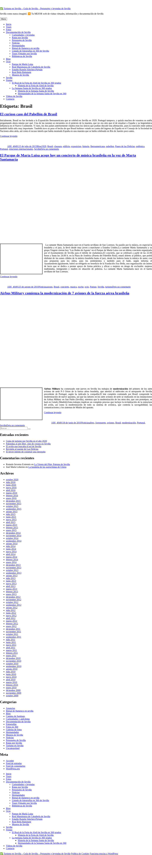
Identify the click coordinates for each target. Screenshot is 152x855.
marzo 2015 (11, 525)
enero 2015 (11, 530)
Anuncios (10, 708)
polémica (140, 146)
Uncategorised (12, 748)
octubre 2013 (12, 570)
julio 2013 (10, 578)
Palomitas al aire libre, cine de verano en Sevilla (28, 443)
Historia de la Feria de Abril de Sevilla (36, 85)
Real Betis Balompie (21, 72)
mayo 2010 (11, 677)
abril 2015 (10, 522)
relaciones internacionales (21, 149)
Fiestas (9, 80)
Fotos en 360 (12, 727)
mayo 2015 (11, 519)
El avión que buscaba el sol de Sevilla (23, 446)
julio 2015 (10, 514)
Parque (93, 287)
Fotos (8, 29)
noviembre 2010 (13, 661)
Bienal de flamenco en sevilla (25, 48)
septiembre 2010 (13, 666)
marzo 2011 (11, 650)
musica (73, 287)
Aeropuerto (100, 422)
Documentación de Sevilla (18, 32)
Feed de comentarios (15, 766)
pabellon (110, 146)
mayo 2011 (11, 645)
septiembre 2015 (13, 509)
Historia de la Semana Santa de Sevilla (36, 91)
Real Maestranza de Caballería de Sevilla (31, 67)
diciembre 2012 (13, 597)
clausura (58, 146)
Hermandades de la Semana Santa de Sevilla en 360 (42, 93)
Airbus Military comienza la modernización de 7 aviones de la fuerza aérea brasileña (64, 293)
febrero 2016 (12, 495)
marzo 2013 (11, 589)
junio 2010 (11, 674)
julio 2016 (10, 482)
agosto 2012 (11, 607)
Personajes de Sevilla (22, 40)
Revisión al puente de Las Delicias (22, 449)
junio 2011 (11, 642)
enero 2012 (11, 626)
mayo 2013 (11, 583)
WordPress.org (13, 768)
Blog (8, 59)
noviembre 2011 (13, 631)
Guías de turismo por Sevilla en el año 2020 (26, 441)
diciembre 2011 (13, 629)
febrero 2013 (12, 591)
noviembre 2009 (13, 693)
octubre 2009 (12, 695)
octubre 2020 (12, 479)
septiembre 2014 (13, 541)
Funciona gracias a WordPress (104, 853)
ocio (87, 287)
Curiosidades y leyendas (23, 35)
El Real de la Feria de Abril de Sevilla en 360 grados (36, 83)
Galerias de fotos (14, 729)
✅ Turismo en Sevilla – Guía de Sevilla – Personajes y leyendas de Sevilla (35, 8)
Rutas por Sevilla (20, 37)
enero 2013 (11, 594)
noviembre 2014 (13, 535)
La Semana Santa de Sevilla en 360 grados (32, 88)
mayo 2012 (11, 615)
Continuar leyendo (8, 136)
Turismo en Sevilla (14, 745)
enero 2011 (11, 655)
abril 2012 (10, 618)
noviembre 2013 (13, 567)
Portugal (4, 149)
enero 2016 (11, 498)
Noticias (16, 43)
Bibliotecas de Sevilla (22, 56)
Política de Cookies (80, 853)
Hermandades (18, 45)
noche (81, 287)
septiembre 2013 (13, 573)
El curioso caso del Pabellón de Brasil (28, 114)
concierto (64, 287)
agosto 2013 (11, 575)
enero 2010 (11, 687)
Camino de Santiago (15, 716)
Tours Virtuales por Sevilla (24, 53)
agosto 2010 (11, 669)
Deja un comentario (50, 149)
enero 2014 (11, 562)
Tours (8, 27)
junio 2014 (11, 549)
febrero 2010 (12, 685)
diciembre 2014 (13, 533)
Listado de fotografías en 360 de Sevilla (30, 51)
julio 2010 (10, 671)
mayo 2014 (11, 551)
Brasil (50, 146)
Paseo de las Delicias (125, 146)
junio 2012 (11, 613)
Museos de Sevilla (20, 75)
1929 (43, 146)
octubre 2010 (12, 663)
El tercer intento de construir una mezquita (25, 451)
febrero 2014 (12, 559)
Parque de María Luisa (22, 64)
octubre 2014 (12, 538)
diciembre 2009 (13, 690)
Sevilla (9, 77)
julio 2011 (10, 639)
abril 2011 (10, 647)
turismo (108, 287)
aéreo (91, 422)
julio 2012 (10, 610)
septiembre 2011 (13, 637)
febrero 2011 (12, 653)
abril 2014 (10, 554)
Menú (3, 19)
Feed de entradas (14, 763)
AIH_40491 (13, 146)
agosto (49, 287)
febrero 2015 (12, 527)
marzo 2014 (11, 557)
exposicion (76, 146)
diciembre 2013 (13, 565)
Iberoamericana (97, 146)
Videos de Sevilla (14, 96)
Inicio (8, 24)
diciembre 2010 (13, 658)
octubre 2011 (12, 634)
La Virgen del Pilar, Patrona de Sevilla (52, 464)
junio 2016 (11, 485)
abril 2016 (10, 490)
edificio (66, 146)
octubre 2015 (12, 506)
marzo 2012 (11, 621)
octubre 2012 (12, 602)
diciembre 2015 (13, 501)
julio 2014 (10, 546)
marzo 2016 (11, 493)
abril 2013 (10, 586)
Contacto (10, 99)
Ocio (8, 61)
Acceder (10, 760)
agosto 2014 (11, 543)
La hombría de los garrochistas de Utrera (47, 467)
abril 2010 (10, 679)
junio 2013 (11, 581)
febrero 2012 (12, 623)
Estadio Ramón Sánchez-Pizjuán (27, 69)
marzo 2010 (11, 682)
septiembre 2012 (13, 605)
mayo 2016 (11, 487)
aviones (110, 422)
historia (85, 146)
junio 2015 (11, 517)
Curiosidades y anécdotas (18, 719)
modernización (129, 422)
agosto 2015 (11, 511)
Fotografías (11, 724)
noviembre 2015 (13, 503)
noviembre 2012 (13, 599)
